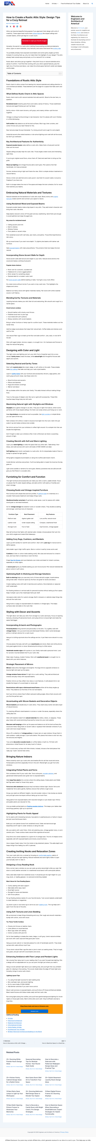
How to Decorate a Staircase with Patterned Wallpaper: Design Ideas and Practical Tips (52, 1063)
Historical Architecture (15, 1020)
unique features (37, 33)
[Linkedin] (17, 26)
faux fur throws (15, 560)
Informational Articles (15, 1025)
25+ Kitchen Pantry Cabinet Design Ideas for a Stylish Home (14, 1080)
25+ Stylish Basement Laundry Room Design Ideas (53, 1080)
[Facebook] (7, 26)
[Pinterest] (14, 26)
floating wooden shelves (35, 806)
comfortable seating (45, 855)
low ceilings (14, 369)
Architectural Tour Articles (16, 1029)
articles (78, 32)
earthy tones (16, 373)
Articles (10, 1018)
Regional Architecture (15, 1023)
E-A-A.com (81, 28)
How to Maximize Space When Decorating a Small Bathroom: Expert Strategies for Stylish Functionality (53, 1109)
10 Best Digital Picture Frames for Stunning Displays (53, 1093)
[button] (57, 4)
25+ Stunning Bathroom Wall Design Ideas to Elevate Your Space (34, 1093)
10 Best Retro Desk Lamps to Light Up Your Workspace (14, 1093)
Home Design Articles (15, 1027)
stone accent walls (15, 280)
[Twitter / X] (10, 26)
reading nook (43, 904)
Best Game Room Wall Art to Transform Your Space (33, 1080)
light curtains (46, 414)
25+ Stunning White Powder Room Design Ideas (14, 1061)
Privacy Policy (64, 1132)
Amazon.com (34, 1011)
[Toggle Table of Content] (59, 73)
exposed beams (14, 248)
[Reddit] (20, 26)
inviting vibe (57, 48)
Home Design (19, 1066)
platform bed (42, 493)
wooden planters (48, 773)
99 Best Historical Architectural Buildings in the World (25, 1031)
